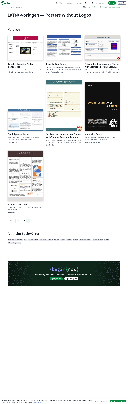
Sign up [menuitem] (111, 3)
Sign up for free (56, 279)
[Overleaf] (6, 3)
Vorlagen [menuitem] (79, 3)
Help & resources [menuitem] (98, 3)
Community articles (114, 7)
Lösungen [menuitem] (69, 3)
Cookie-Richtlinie (37, 402)
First (11, 221)
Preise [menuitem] (87, 3)
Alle (89, 7)
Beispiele (103, 7)
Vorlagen (95, 7)
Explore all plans (71, 279)
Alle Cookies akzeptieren (118, 401)
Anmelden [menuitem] (122, 3)
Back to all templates (15, 7)
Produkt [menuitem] (59, 3)
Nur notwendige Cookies (101, 401)
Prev (19, 221)
